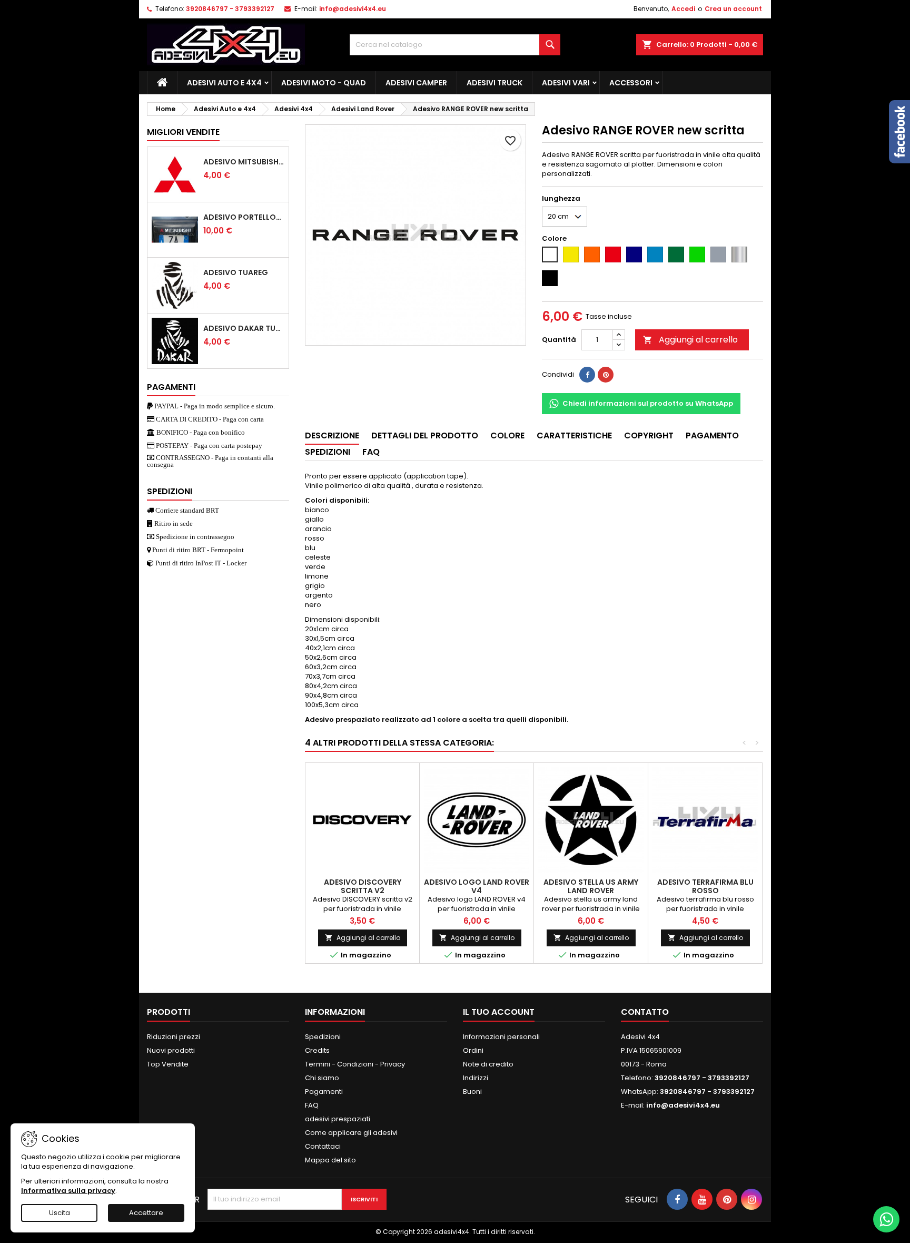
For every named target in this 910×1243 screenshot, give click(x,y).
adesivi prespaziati (337, 1119)
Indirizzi (475, 1078)
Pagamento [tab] (712, 435)
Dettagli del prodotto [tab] (424, 435)
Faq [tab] (371, 452)
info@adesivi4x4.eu (352, 8)
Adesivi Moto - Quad (323, 82)
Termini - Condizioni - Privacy (355, 1064)
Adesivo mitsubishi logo (243, 162)
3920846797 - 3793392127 (230, 8)
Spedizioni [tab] (327, 452)
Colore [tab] (507, 435)
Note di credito (488, 1064)
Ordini (473, 1050)
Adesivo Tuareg (235, 272)
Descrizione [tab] (332, 435)
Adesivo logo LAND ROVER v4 (476, 886)
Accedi (683, 8)
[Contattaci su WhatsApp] (886, 1219)
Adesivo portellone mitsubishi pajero (243, 217)
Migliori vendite (183, 132)
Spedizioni (323, 1037)
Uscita (59, 1213)
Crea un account (733, 8)
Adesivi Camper (416, 82)
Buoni (472, 1092)
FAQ (312, 1105)
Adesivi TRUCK (494, 82)
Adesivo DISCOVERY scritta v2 (362, 886)
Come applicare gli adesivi (351, 1133)
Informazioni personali (501, 1037)
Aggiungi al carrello (690, 340)
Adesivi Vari (566, 82)
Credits (317, 1050)
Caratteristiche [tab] (574, 435)
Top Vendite (168, 1064)
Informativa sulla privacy (68, 1191)
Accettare (146, 1213)
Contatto (645, 1012)
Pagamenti (324, 1092)
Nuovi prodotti (171, 1050)
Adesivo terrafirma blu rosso (705, 886)
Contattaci (323, 1146)
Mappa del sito (330, 1160)
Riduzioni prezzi (173, 1037)
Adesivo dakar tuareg (243, 328)
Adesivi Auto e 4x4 (224, 82)
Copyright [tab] (649, 435)
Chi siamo (322, 1078)
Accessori (630, 82)
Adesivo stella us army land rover (590, 886)
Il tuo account (499, 1012)
